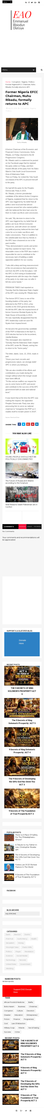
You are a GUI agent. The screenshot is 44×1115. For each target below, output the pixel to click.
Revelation (29, 951)
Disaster (7, 1015)
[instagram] (39, 2)
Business (21, 1006)
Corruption (16, 82)
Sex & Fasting (33, 1028)
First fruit (9, 939)
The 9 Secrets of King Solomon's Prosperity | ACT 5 (31, 1057)
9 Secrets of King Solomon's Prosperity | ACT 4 (31, 1070)
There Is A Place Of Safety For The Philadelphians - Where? (26, 837)
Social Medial (22, 956)
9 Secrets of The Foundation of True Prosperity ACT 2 (27, 876)
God (6, 1023)
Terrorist (22, 960)
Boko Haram (9, 1006)
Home (8, 82)
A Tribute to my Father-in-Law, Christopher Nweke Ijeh (26, 847)
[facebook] (28, 2)
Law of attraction (18, 1023)
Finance (17, 1019)
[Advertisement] (22, 42)
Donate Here (22, 642)
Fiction (7, 1019)
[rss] (26, 2)
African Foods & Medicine (14, 1002)
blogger (22, 526)
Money (21, 943)
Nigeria (24, 82)
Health (33, 939)
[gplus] (35, 2)
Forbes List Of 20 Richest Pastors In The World (26, 866)
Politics (31, 82)
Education (19, 1015)
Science (9, 956)
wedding (9, 968)
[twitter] (32, 2)
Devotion (30, 1011)
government (25, 964)
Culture (20, 1011)
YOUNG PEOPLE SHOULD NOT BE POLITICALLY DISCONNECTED (21, 458)
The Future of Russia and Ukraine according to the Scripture (20, 482)
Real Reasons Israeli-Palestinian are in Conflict (21, 505)
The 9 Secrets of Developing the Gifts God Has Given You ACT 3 (22, 782)
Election (17, 934)
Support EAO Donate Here (22, 990)
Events (27, 934)
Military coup (9, 1028)
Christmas (33, 1006)
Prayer (18, 951)
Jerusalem (10, 943)
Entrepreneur (32, 1015)
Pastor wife (27, 947)
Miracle (21, 1028)
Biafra (30, 1002)
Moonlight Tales (12, 947)
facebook (37, 526)
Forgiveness (29, 1019)
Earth (8, 934)
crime (17, 1032)
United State (11, 964)
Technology (10, 960)
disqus (29, 526)
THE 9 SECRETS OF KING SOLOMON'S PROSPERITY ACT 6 (22, 691)
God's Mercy (22, 939)
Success (7, 1032)
